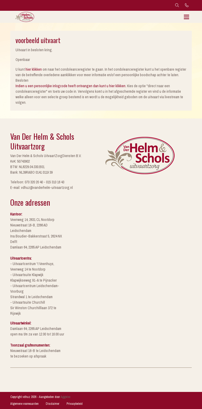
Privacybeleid (75, 404)
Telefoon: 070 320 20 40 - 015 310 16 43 (37, 182)
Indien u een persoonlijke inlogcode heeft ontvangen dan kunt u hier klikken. (71, 86)
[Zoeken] (177, 5)
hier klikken (34, 69)
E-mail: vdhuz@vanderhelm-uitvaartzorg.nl (41, 187)
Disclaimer (52, 404)
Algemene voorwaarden (24, 404)
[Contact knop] (187, 5)
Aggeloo (65, 397)
